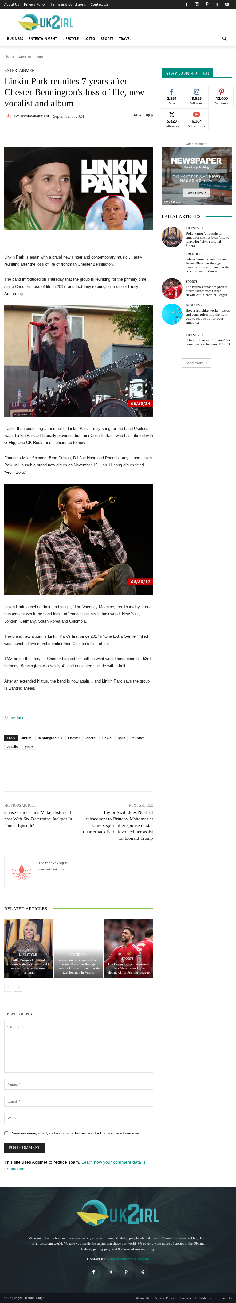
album (26, 738)
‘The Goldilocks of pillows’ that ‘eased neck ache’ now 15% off (208, 342)
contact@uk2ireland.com (128, 1259)
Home (9, 56)
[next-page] (18, 988)
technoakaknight (34, 116)
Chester (74, 738)
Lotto (89, 38)
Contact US (99, 4)
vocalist (13, 746)
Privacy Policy (35, 4)
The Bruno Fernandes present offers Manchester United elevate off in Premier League (129, 968)
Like (171, 90)
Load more (194, 362)
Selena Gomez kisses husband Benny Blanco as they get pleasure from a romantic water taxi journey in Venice (79, 966)
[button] (224, 39)
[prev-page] (8, 988)
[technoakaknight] (9, 116)
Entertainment (43, 38)
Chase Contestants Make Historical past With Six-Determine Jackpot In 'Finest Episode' (38, 819)
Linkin (107, 738)
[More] (125, 134)
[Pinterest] (206, 4)
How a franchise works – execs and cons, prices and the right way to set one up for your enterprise (208, 317)
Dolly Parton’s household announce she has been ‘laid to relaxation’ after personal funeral (29, 966)
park (121, 738)
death (91, 738)
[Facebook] (186, 4)
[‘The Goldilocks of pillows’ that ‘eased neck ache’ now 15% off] (172, 339)
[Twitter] (217, 4)
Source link (13, 717)
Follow (197, 90)
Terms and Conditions (68, 4)
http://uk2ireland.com (53, 869)
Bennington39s (50, 738)
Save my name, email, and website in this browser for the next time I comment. (76, 1133)
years (29, 746)
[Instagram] (196, 4)
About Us (11, 4)
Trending (78, 954)
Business (15, 38)
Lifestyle (70, 38)
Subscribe (197, 113)
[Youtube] (227, 4)
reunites (137, 738)
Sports (107, 38)
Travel (125, 38)
